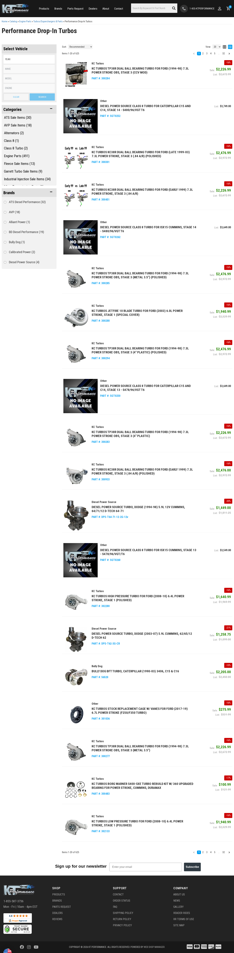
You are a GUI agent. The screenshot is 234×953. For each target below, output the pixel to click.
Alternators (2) (14, 133)
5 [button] (214, 852)
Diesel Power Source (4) (24, 262)
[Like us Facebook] (22, 947)
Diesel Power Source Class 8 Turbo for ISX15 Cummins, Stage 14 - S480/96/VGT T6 (148, 229)
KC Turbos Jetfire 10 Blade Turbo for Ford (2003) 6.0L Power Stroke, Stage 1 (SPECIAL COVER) (137, 313)
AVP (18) (14, 212)
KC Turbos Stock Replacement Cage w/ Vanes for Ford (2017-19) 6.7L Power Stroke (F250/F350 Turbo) (140, 711)
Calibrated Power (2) (22, 252)
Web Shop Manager (154, 947)
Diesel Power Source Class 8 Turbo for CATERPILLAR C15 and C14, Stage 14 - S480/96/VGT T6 (145, 108)
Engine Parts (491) (16, 156)
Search (42, 97)
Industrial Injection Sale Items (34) (27, 179)
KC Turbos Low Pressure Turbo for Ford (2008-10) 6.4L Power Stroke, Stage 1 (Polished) (137, 823)
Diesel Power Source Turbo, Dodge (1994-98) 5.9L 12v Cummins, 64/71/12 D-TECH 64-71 (138, 509)
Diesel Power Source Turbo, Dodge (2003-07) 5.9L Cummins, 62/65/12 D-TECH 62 (142, 636)
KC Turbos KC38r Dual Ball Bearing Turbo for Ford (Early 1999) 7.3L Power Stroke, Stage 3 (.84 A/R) (142, 192)
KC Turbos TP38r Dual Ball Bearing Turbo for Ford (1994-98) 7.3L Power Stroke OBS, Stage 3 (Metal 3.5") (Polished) (140, 275)
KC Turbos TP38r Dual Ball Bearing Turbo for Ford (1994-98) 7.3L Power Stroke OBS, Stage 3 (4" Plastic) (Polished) (140, 350)
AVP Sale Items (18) (18, 125)
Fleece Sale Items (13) (19, 164)
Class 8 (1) (11, 141)
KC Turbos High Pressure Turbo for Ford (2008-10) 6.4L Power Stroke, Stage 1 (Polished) (138, 598)
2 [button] (203, 852)
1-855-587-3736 (13, 901)
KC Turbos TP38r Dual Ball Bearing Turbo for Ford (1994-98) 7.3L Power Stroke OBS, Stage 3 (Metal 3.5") (140, 748)
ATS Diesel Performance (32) (27, 202)
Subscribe (192, 866)
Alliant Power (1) (19, 222)
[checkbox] (5, 202)
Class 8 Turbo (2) (16, 148)
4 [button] (210, 852)
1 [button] (199, 852)
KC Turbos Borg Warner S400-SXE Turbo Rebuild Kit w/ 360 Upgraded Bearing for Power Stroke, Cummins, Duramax (142, 786)
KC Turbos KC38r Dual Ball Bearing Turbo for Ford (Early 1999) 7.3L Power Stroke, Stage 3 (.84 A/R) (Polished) (142, 471)
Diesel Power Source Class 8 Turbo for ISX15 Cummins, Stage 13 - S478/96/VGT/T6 (148, 552)
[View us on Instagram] (29, 947)
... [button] (219, 852)
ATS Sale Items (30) (17, 118)
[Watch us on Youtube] (36, 947)
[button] (29, 109)
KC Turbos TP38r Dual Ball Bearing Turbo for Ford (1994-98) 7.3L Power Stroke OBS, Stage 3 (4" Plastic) (140, 434)
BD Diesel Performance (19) (26, 232)
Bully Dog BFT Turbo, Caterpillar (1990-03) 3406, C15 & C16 (135, 671)
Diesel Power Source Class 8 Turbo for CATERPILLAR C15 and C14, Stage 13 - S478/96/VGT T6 (145, 388)
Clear (16, 97)
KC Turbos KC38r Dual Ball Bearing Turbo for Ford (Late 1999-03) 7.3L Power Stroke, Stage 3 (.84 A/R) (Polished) (141, 154)
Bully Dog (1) (17, 242)
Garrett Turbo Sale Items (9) (23, 171)
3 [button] (206, 852)
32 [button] (223, 852)
